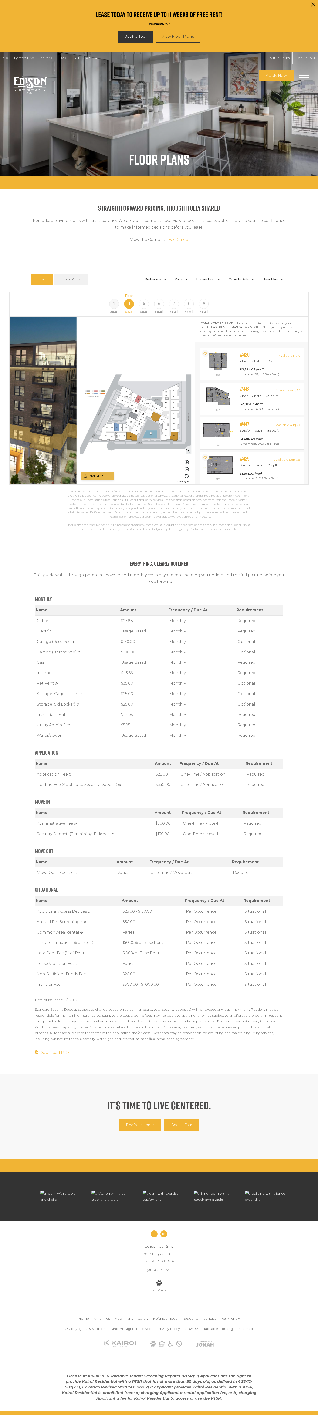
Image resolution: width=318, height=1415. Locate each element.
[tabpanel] (159, 411)
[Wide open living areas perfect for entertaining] (215, 1196)
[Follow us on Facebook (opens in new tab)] (154, 1233)
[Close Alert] (313, 5)
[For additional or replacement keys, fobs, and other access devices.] (89, 911)
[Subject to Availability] (74, 642)
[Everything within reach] (61, 1196)
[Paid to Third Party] (85, 922)
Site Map (246, 1329)
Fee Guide (178, 239)
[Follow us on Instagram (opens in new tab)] (163, 1233)
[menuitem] (83, 1319)
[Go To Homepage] (30, 84)
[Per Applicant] (70, 774)
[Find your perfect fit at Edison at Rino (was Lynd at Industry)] (266, 1196)
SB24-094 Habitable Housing (209, 1329)
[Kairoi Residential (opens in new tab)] (120, 1346)
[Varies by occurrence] (77, 963)
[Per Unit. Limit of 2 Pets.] (56, 683)
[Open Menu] (304, 76)
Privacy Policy (169, 1329)
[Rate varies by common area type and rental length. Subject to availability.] (81, 932)
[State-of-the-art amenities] (164, 1196)
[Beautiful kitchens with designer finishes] (112, 1196)
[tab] (42, 279)
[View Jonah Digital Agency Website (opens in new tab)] (205, 1344)
